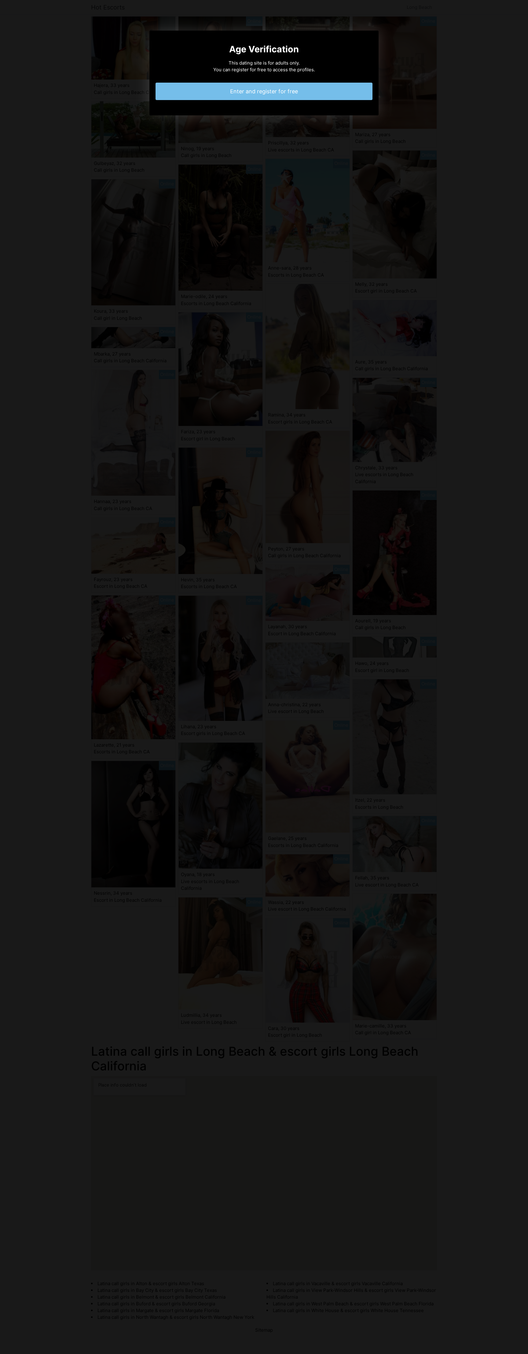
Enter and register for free (264, 91)
